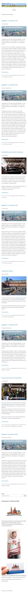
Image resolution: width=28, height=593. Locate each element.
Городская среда (10, 316)
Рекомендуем (13, 426)
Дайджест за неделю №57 (10, 21)
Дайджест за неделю (8, 76)
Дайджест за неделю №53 (10, 434)
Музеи (5, 197)
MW (21, 75)
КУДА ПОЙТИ (7, 426)
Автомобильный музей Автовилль (12, 152)
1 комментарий (5, 23)
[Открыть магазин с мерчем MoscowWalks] (14, 544)
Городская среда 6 (7, 271)
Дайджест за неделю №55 (10, 205)
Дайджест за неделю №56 (10, 85)
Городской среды (19, 298)
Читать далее (5, 72)
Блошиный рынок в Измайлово (11, 378)
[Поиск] (25, 495)
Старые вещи (19, 426)
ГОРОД (5, 316)
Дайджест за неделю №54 (10, 325)
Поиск (3, 493)
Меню (14, 9)
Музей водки (6, 404)
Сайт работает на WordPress (7, 590)
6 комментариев (5, 274)
